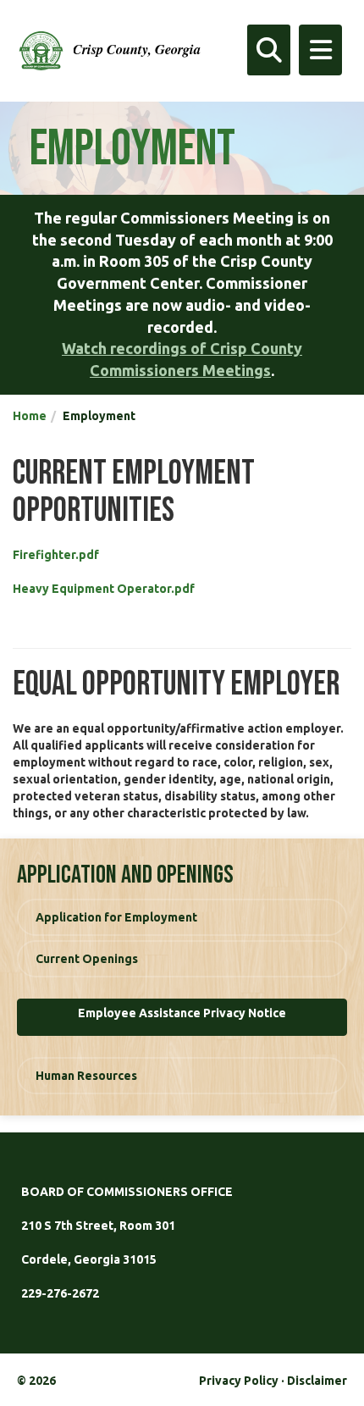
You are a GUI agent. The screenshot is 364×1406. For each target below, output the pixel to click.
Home (30, 416)
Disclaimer (317, 1380)
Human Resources (86, 1075)
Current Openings (87, 959)
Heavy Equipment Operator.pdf (104, 588)
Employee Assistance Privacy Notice (182, 1013)
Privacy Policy (239, 1380)
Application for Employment (116, 917)
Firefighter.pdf (56, 555)
